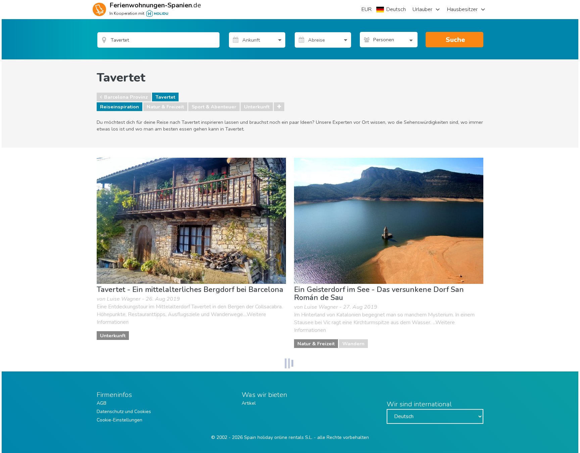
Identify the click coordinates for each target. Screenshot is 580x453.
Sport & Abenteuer (214, 106)
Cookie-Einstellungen (119, 420)
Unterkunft (257, 106)
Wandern (353, 343)
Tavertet (165, 97)
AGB (101, 403)
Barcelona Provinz (126, 97)
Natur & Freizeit (165, 106)
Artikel (249, 403)
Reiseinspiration (119, 106)
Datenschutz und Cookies (124, 411)
